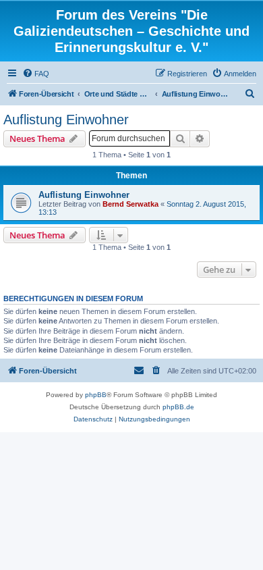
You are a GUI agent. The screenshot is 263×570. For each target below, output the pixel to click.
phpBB (96, 394)
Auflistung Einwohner (66, 119)
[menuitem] (35, 74)
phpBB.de (178, 407)
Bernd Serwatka (130, 204)
